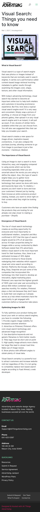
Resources (6, 462)
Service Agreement (10, 469)
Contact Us (26, 498)
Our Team (26, 495)
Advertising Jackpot (10, 473)
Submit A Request (9, 466)
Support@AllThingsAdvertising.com (17, 429)
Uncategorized (16, 30)
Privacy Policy (8, 480)
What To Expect (13, 498)
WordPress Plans (9, 476)
